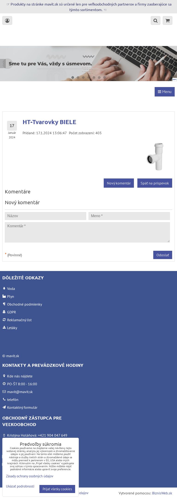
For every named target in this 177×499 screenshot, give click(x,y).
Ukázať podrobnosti (20, 486)
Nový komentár (119, 183)
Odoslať (162, 255)
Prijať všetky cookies (57, 489)
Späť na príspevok (155, 183)
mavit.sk (12, 355)
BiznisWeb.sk (162, 493)
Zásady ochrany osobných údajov (29, 476)
